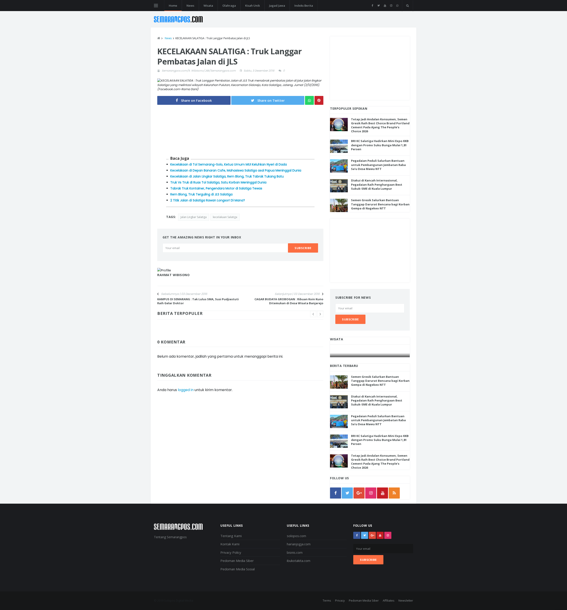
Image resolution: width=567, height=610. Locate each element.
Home (173, 6)
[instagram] (391, 5)
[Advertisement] (370, 67)
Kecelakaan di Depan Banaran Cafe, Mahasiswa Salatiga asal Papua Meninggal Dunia (235, 170)
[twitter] (378, 5)
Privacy (340, 600)
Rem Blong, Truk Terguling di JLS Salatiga (201, 194)
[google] (359, 493)
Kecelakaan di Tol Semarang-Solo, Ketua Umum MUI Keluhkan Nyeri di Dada (228, 164)
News (190, 6)
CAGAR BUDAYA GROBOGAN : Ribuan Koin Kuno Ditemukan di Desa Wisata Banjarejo (288, 301)
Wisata (208, 6)
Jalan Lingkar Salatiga (194, 217)
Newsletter (405, 600)
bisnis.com (295, 552)
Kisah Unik (252, 6)
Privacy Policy (230, 552)
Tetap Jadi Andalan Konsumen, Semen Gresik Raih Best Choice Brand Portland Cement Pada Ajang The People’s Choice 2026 (380, 125)
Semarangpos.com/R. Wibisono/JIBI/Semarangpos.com (199, 70)
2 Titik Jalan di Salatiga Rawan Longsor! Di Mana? (207, 200)
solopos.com (296, 536)
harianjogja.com (299, 544)
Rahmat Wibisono (173, 275)
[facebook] (372, 5)
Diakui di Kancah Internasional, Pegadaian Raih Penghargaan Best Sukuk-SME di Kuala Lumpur (376, 184)
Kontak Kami (229, 544)
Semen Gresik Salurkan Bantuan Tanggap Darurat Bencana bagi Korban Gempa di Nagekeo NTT (380, 204)
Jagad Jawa (277, 6)
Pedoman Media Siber (237, 560)
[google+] (372, 535)
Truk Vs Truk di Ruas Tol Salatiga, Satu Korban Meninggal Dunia (218, 182)
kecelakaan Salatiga (225, 217)
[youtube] (384, 5)
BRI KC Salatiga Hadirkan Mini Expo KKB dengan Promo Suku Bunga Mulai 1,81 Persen (380, 145)
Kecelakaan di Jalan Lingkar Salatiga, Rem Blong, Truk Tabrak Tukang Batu (227, 176)
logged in (186, 389)
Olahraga (229, 6)
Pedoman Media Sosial (237, 569)
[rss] (394, 493)
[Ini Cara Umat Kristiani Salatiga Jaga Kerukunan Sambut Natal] (370, 353)
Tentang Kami (231, 536)
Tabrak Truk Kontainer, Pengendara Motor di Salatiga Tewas (216, 188)
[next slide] (320, 314)
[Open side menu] (156, 5)
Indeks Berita (303, 6)
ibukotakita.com (298, 560)
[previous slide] (313, 314)
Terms (327, 600)
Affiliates (388, 600)
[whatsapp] (397, 5)
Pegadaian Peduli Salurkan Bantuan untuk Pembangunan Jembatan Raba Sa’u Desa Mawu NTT (378, 165)
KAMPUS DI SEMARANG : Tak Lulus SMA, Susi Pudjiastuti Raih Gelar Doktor (198, 301)
